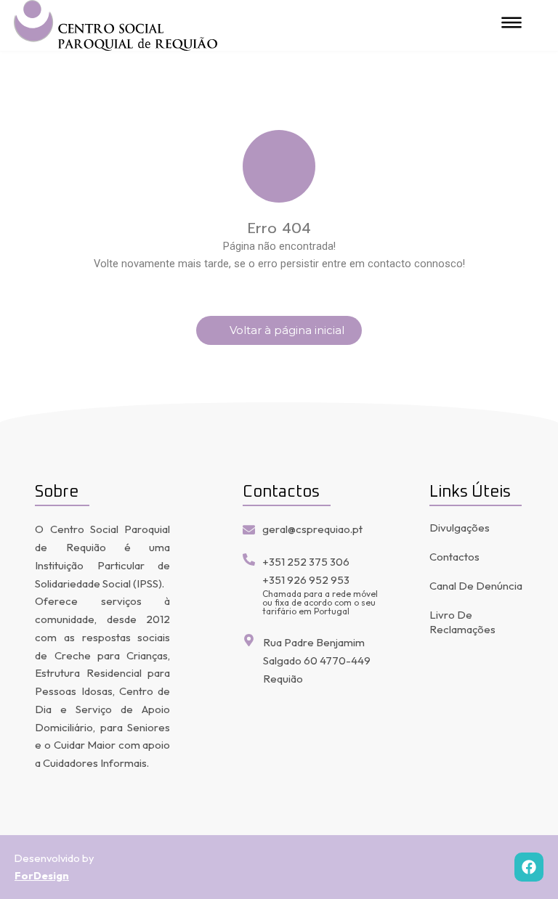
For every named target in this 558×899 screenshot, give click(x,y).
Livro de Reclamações (462, 622)
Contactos (454, 557)
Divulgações (459, 527)
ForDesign (42, 875)
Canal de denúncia (475, 586)
